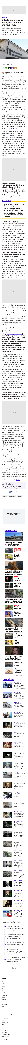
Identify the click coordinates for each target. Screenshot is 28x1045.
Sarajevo (16, 682)
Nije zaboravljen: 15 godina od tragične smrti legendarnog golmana (19, 756)
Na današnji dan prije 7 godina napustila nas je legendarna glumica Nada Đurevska (19, 786)
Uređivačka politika (6, 1036)
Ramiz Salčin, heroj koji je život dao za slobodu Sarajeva (19, 814)
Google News (15, 492)
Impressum (4, 1030)
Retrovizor (5, 17)
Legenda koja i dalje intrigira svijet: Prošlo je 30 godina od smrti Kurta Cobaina (19, 746)
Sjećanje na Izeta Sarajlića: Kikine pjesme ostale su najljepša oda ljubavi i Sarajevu (19, 766)
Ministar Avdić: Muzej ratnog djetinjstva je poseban (14, 205)
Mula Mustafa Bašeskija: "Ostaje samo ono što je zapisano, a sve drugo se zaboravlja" (19, 904)
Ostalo (16, 752)
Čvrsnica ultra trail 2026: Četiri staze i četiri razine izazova (15, 943)
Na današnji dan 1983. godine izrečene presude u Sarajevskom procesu (19, 845)
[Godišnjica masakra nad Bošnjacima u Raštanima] (7, 805)
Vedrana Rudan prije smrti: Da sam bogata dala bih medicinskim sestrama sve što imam (19, 894)
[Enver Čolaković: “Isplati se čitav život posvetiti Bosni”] (7, 884)
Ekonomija (4, 995)
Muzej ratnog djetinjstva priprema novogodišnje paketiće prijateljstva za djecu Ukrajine (19, 686)
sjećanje (20, 496)
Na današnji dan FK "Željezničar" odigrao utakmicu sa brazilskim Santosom (19, 736)
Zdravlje (4, 993)
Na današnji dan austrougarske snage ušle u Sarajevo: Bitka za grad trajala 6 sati (19, 875)
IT (2, 1008)
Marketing (4, 1032)
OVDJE (18, 480)
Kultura (17, 702)
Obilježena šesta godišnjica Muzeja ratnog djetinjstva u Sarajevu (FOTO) (13, 214)
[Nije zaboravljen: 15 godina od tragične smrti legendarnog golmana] (7, 755)
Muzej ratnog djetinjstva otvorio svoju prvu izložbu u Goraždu (19, 706)
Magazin (4, 999)
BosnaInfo (8, 63)
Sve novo (21, 966)
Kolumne (4, 1011)
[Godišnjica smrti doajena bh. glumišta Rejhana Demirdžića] (7, 824)
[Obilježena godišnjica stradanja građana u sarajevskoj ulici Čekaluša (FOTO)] (7, 775)
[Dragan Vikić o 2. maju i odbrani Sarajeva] (7, 795)
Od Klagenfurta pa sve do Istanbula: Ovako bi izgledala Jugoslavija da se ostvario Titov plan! (19, 914)
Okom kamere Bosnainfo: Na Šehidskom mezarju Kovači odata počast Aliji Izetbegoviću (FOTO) (19, 696)
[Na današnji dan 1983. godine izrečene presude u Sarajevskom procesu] (7, 844)
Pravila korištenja (6, 1034)
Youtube (5, 1025)
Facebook (5, 1018)
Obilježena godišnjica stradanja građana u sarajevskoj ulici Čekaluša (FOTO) (19, 776)
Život (3, 1006)
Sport (3, 990)
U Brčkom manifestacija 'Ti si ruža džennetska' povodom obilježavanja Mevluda (15, 936)
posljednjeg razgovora (14, 334)
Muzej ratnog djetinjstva (9, 496)
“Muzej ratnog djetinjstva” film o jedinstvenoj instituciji (13, 209)
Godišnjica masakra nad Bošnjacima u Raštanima (19, 805)
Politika (3, 984)
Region (3, 986)
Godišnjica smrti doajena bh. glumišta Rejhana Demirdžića (19, 824)
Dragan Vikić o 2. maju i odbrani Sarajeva (18, 795)
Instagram (5, 1022)
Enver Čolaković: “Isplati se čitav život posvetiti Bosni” (19, 884)
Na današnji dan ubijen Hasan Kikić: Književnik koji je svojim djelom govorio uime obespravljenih (18, 865)
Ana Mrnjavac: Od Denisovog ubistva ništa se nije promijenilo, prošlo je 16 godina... (19, 716)
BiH (2, 981)
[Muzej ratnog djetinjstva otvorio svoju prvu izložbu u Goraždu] (7, 705)
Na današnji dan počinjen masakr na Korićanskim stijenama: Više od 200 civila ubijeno (19, 855)
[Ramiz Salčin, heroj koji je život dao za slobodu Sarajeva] (7, 815)
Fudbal (16, 732)
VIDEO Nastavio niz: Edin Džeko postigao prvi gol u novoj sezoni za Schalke (14, 951)
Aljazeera (15, 128)
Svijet (16, 722)
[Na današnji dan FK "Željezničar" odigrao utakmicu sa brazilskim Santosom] (7, 735)
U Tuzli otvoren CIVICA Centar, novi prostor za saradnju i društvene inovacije (16, 959)
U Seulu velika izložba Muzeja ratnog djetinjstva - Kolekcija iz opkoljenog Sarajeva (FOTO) (19, 726)
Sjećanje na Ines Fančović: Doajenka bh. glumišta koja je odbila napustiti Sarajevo (19, 835)
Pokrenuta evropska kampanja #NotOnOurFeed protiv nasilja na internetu (15, 928)
